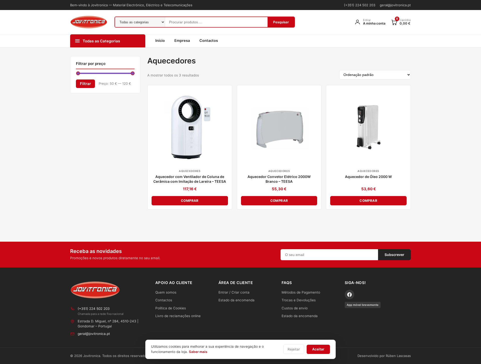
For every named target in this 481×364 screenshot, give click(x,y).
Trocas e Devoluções (299, 300)
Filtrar (85, 83)
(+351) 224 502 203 (359, 5)
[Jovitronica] (95, 290)
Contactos (208, 40)
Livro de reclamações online (178, 316)
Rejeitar (294, 349)
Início (160, 40)
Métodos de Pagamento (301, 292)
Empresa (182, 40)
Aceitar (318, 349)
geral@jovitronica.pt (395, 5)
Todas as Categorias (101, 41)
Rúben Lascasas (398, 356)
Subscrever (394, 254)
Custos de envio (295, 308)
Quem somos (165, 292)
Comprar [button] (190, 201)
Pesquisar (281, 22)
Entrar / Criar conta (234, 292)
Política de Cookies (170, 308)
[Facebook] (349, 294)
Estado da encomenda (236, 300)
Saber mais (198, 352)
